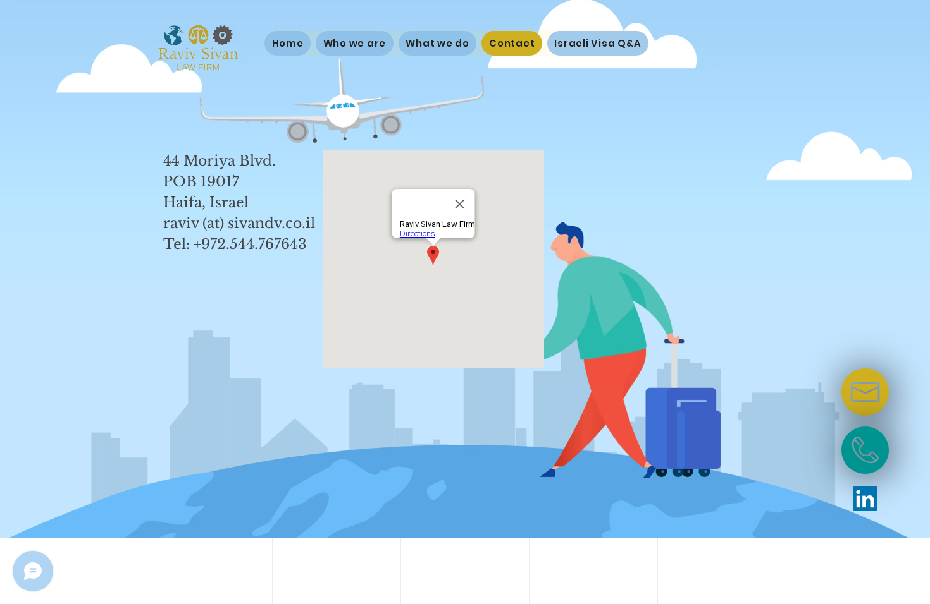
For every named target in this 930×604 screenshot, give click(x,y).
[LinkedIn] (865, 498)
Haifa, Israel (206, 202)
